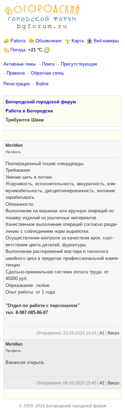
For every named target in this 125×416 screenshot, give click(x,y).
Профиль (13, 152)
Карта (78, 40)
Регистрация (16, 83)
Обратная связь (47, 73)
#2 (102, 383)
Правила (16, 73)
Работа (17, 40)
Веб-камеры (106, 40)
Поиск (48, 64)
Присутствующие (79, 64)
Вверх (113, 333)
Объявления (48, 40)
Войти (42, 83)
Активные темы (19, 64)
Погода (17, 49)
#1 (102, 333)
